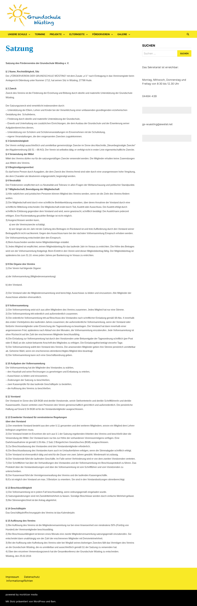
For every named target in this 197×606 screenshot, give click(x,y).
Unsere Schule (17, 34)
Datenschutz (32, 576)
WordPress (39, 601)
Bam (53, 601)
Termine (40, 34)
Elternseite (77, 34)
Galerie (122, 34)
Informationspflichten (19, 580)
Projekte (56, 34)
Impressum (12, 576)
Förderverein (101, 34)
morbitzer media (28, 594)
